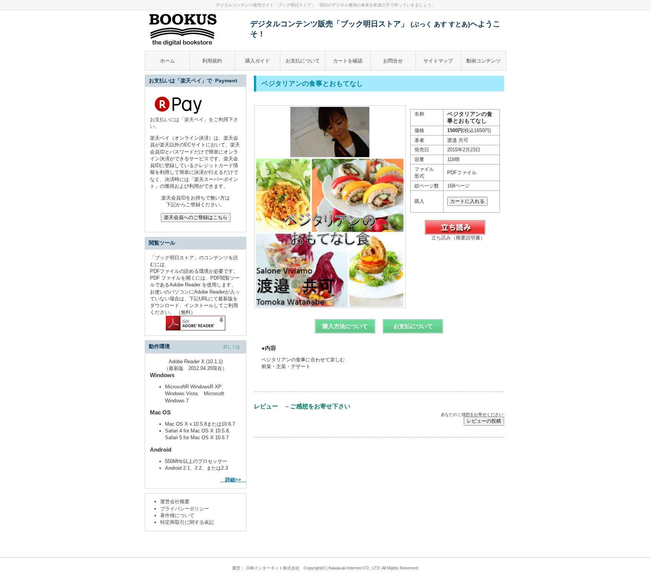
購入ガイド (257, 61)
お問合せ (393, 61)
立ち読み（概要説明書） (458, 237)
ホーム (167, 61)
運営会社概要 (174, 501)
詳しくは (231, 346)
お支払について (303, 61)
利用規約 (212, 61)
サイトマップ (438, 61)
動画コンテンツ (483, 61)
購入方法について (345, 326)
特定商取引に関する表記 (187, 522)
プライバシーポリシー (184, 508)
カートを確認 (347, 61)
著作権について (177, 515)
